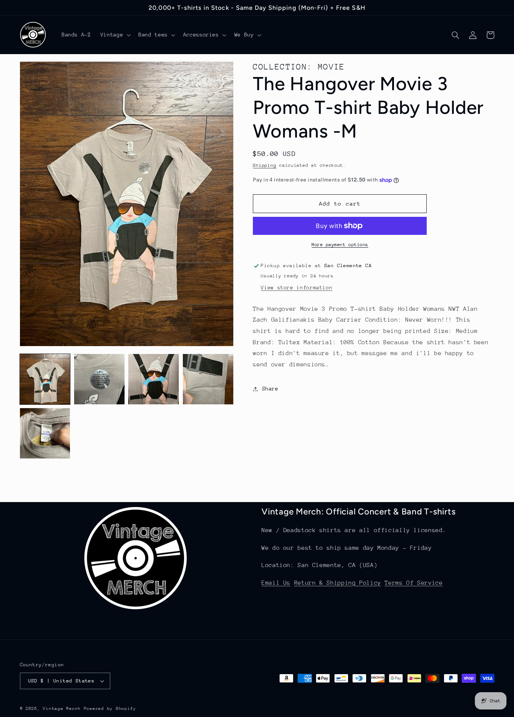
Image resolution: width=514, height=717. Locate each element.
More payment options (340, 244)
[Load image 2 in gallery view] (99, 379)
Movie (331, 66)
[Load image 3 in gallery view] (153, 379)
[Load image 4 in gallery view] (208, 379)
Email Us (276, 582)
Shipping (264, 165)
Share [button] (270, 389)
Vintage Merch (62, 708)
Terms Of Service (414, 582)
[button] (115, 35)
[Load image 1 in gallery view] (45, 379)
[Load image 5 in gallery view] (45, 433)
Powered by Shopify (110, 708)
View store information (296, 287)
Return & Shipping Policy (337, 582)
